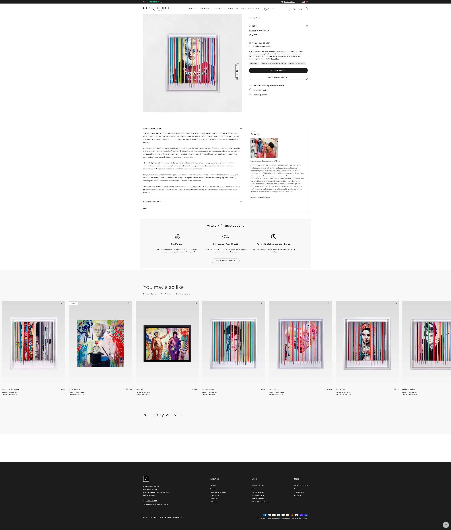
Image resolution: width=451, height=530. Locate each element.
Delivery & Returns (258, 485)
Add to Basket (276, 70)
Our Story (213, 485)
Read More (275, 59)
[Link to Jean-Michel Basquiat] (33, 344)
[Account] (300, 8)
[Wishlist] (295, 8)
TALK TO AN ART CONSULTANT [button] (278, 77)
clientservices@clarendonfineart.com (157, 504)
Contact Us (297, 489)
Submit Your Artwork (301, 485)
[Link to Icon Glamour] (300, 344)
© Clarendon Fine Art (150, 517)
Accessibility (298, 495)
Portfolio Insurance (258, 498)
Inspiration (253, 9)
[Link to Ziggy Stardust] (233, 344)
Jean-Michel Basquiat (10, 389)
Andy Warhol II (74, 389)
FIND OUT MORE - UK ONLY (225, 261)
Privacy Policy (214, 498)
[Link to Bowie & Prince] (167, 344)
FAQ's (254, 489)
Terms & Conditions (258, 495)
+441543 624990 (151, 501)
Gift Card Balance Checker (260, 502)
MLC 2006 (213, 502)
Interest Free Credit (258, 492)
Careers (212, 489)
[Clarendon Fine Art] (161, 479)
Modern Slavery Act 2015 (218, 492)
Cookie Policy (214, 495)
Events (230, 9)
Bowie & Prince (141, 389)
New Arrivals (206, 9)
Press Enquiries (299, 492)
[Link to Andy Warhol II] (100, 344)
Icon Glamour (274, 389)
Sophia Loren (341, 389)
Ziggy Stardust (208, 389)
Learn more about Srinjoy (260, 198)
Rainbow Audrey (408, 389)
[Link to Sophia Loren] (367, 344)
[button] (237, 64)
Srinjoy (252, 30)
